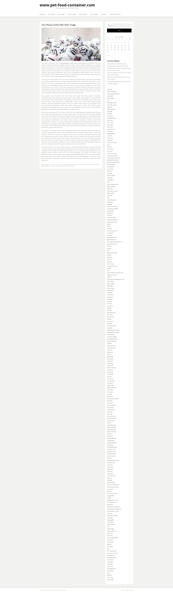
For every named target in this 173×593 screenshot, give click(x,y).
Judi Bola (104, 14)
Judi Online (51, 14)
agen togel (57, 164)
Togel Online (94, 14)
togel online (70, 166)
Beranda (42, 14)
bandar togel (71, 164)
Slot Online (61, 14)
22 (125, 47)
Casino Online (71, 14)
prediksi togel (45, 166)
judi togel (78, 164)
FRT (132, 590)
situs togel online (54, 166)
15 (125, 45)
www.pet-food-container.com (67, 4)
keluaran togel (95, 164)
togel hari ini (63, 166)
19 (115, 47)
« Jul (108, 55)
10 (107, 45)
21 (121, 47)
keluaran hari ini (86, 164)
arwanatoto (66, 63)
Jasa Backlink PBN (114, 14)
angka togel (64, 164)
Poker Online (83, 14)
